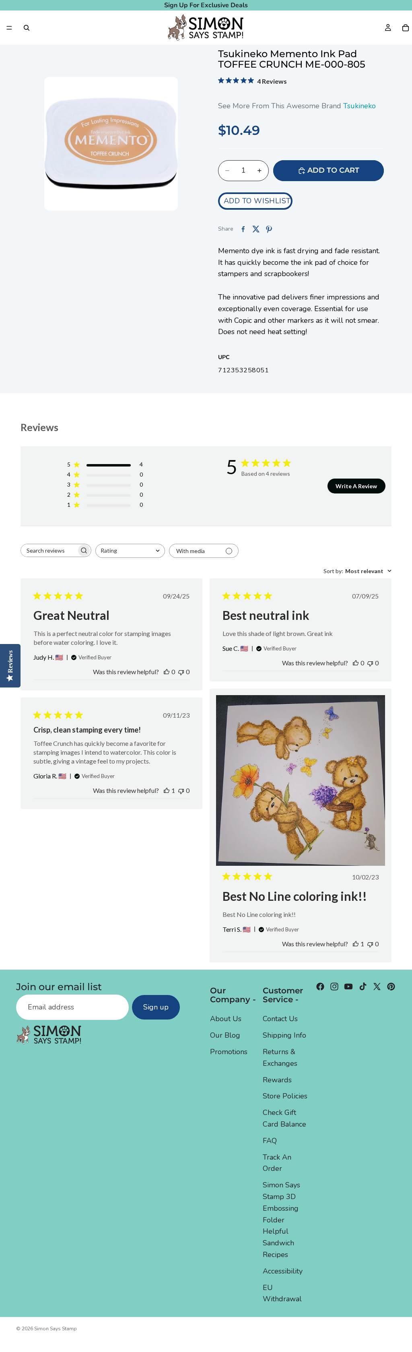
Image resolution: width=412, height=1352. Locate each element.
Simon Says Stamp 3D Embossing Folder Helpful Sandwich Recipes (281, 1219)
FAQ (270, 1141)
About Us (225, 1019)
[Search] (26, 28)
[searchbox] (48, 550)
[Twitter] (377, 986)
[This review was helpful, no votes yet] (166, 671)
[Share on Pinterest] (269, 229)
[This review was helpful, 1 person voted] (355, 943)
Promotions (228, 1052)
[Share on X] (256, 229)
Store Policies (285, 1096)
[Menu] (9, 28)
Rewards (277, 1079)
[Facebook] (320, 986)
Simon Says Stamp (55, 1328)
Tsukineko (359, 106)
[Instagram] (334, 986)
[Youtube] (348, 986)
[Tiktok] (363, 986)
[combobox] (130, 551)
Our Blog (225, 1035)
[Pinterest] (391, 986)
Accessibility (283, 1271)
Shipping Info (284, 1035)
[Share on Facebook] (243, 229)
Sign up (156, 1007)
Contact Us (280, 1019)
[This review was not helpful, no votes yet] (181, 671)
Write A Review (356, 486)
